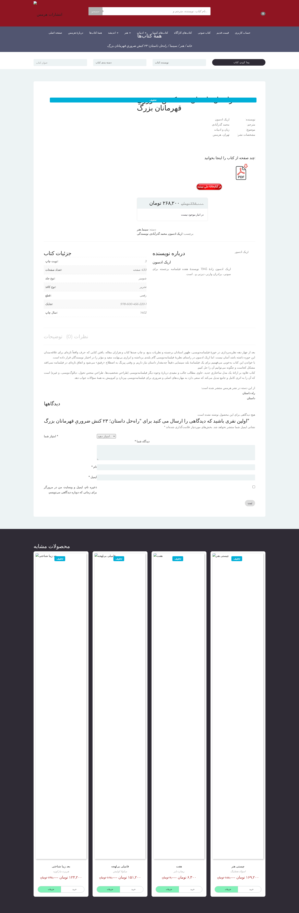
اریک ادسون (175, 234)
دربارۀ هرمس (75, 32)
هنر (126, 32)
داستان (251, 398)
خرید (251, 889)
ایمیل (92, 477)
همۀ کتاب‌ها (95, 32)
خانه (189, 46)
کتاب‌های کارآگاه (183, 32)
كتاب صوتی (204, 32)
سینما (173, 46)
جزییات (228, 889)
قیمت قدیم (223, 32)
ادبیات (140, 32)
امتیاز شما (51, 436)
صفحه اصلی (55, 32)
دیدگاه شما (142, 441)
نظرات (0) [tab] (77, 336)
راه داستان (248, 393)
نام (94, 467)
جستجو (95, 11)
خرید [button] (133, 889)
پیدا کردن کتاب (239, 62)
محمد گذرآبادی (158, 234)
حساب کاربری (242, 32)
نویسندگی (142, 234)
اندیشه (112, 32)
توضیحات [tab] (53, 336)
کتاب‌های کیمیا (160, 32)
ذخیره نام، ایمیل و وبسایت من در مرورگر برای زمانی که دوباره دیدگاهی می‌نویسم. (70, 489)
